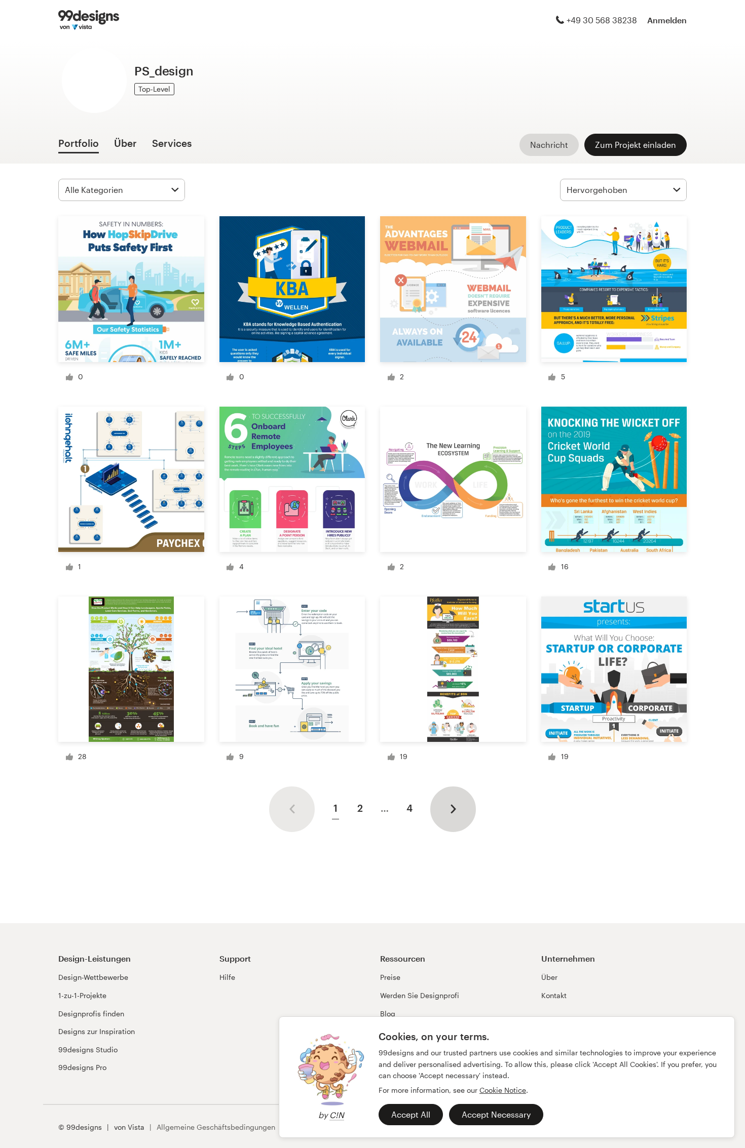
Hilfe (227, 977)
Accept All (410, 1114)
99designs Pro (82, 1067)
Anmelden (667, 20)
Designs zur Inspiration (96, 1031)
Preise (390, 977)
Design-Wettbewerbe (93, 977)
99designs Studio (88, 1049)
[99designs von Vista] (88, 20)
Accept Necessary (496, 1114)
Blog (387, 1013)
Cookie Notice (502, 1090)
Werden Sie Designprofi (419, 995)
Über (549, 977)
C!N (336, 1115)
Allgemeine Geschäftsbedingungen (216, 1127)
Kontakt (554, 995)
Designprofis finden (91, 1013)
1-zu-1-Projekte (82, 995)
